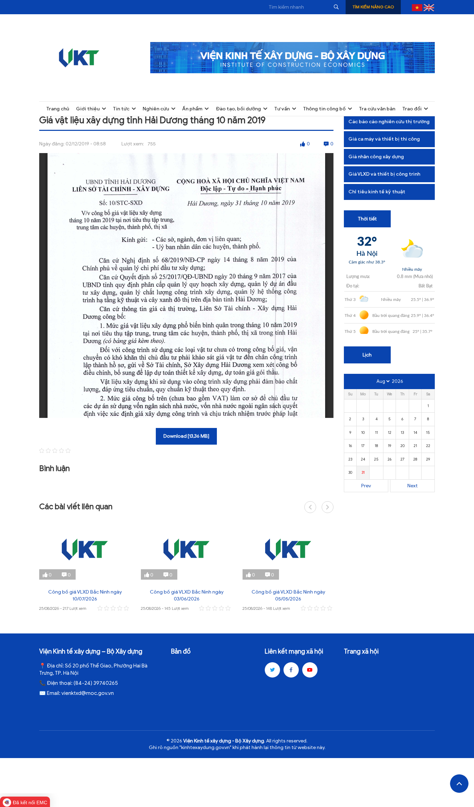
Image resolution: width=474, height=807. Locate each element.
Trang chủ (57, 109)
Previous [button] (310, 507)
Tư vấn (282, 109)
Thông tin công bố (324, 109)
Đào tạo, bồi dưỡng (238, 109)
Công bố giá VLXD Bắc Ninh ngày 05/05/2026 (288, 595)
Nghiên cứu (156, 109)
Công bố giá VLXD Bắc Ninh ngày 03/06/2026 (186, 595)
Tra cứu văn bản (377, 109)
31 (363, 472)
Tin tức (121, 109)
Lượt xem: (132, 144)
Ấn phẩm (192, 109)
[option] (85, 566)
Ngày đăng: (52, 144)
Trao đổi (412, 109)
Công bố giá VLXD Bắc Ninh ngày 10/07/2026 (85, 595)
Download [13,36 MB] (186, 436)
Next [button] (327, 507)
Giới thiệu (88, 109)
